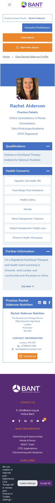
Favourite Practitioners (37, 27)
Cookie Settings (27, 483)
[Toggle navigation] (9, 4)
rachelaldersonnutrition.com (28, 349)
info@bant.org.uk (29, 410)
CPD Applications (27, 448)
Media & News (28, 440)
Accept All (45, 483)
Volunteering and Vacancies (27, 452)
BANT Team (27, 444)
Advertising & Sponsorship (27, 436)
